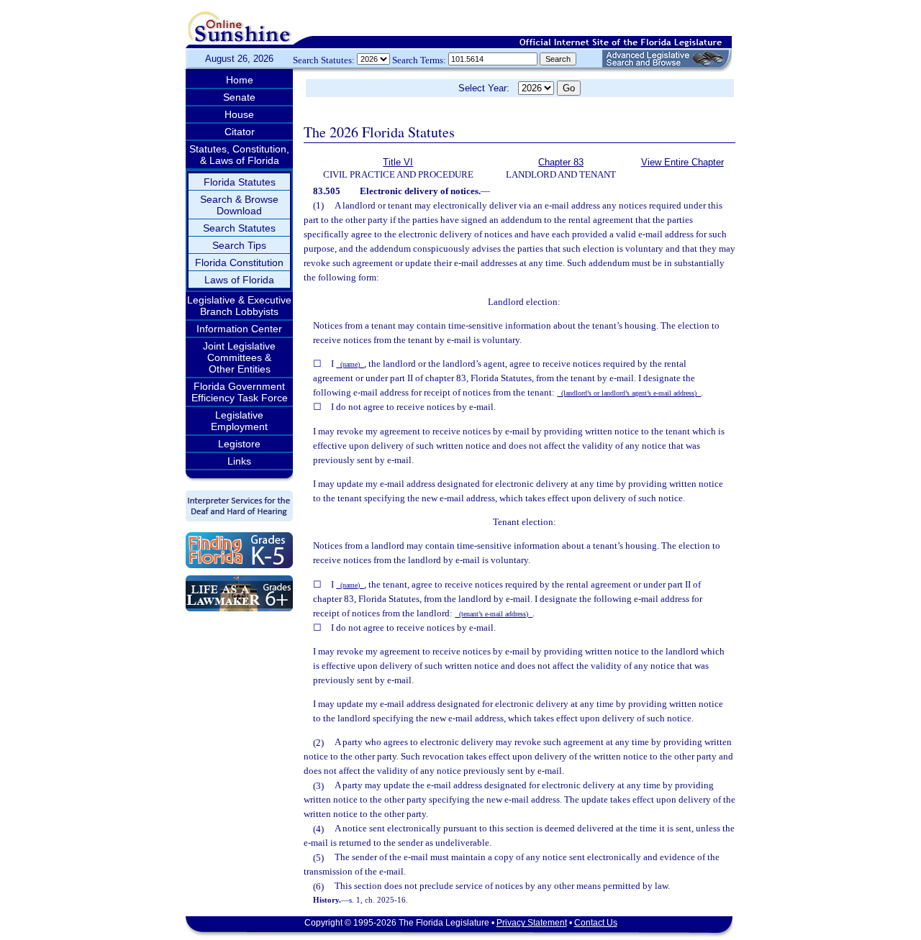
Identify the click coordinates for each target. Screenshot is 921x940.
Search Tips (239, 245)
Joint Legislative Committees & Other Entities (239, 357)
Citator (239, 131)
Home (239, 80)
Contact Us (595, 923)
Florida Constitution (239, 262)
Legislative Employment (239, 420)
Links (239, 461)
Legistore (239, 444)
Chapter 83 (561, 162)
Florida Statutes (240, 182)
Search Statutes (239, 228)
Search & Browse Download (239, 204)
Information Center (239, 328)
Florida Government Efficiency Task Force (239, 391)
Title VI (398, 162)
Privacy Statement (531, 923)
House (239, 114)
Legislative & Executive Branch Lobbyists (239, 305)
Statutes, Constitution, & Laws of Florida (239, 154)
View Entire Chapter (682, 162)
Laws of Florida (239, 280)
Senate (239, 97)
